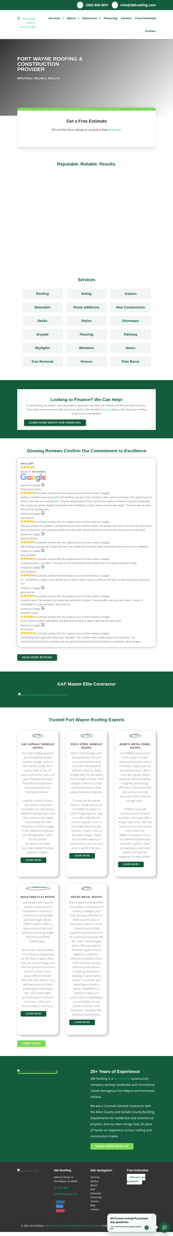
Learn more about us (111, 1146)
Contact (150, 31)
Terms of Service (90, 1225)
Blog (92, 1205)
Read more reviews (37, 657)
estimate (114, 130)
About (71, 18)
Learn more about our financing (55, 422)
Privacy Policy (70, 1225)
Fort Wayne (122, 1079)
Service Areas (53, 1225)
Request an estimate (136, 1179)
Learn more (33, 860)
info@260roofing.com (66, 1194)
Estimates (95, 1193)
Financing (110, 18)
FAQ (92, 1189)
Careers (126, 18)
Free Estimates (145, 18)
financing (105, 409)
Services (54, 18)
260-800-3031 (61, 1187)
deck (56, 501)
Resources (89, 18)
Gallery (94, 1181)
